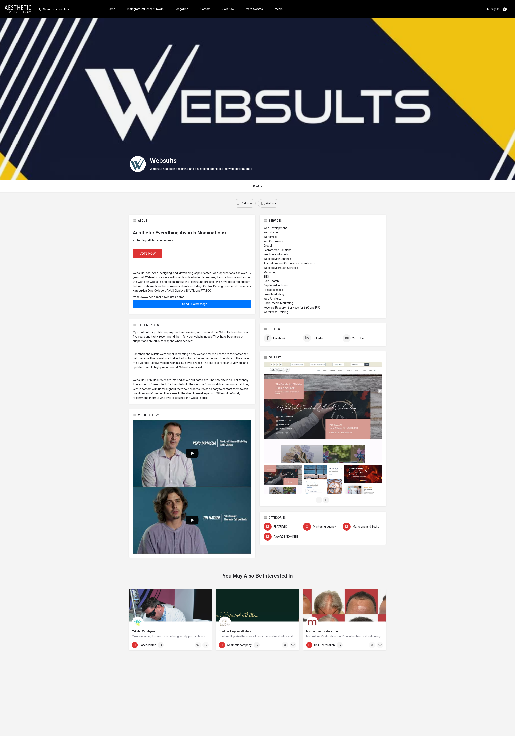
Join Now (228, 9)
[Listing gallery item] (283, 479)
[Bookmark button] (205, 645)
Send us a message (194, 304)
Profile (257, 186)
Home (111, 9)
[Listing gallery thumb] (323, 412)
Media (279, 9)
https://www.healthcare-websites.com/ (158, 297)
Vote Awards (254, 9)
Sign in (495, 9)
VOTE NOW (148, 253)
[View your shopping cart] (505, 9)
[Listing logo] (138, 164)
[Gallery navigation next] (326, 500)
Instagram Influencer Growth (145, 9)
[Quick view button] (198, 645)
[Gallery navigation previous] (319, 500)
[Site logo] (18, 8)
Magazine (182, 9)
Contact (205, 9)
